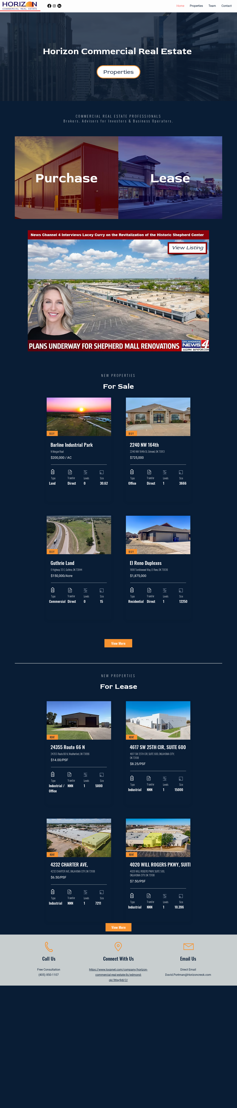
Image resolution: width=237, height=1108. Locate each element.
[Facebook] (49, 6)
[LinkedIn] (59, 6)
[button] (196, 6)
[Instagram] (54, 6)
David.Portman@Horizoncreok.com (188, 975)
